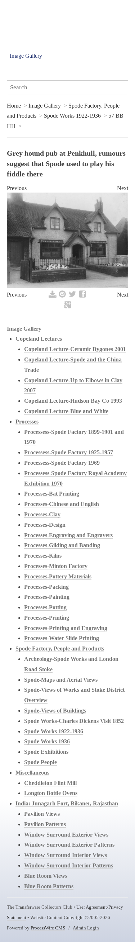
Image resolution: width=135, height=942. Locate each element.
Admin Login (86, 928)
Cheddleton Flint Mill (50, 783)
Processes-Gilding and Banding (62, 545)
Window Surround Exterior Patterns (69, 845)
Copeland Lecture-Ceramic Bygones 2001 (75, 349)
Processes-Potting (45, 607)
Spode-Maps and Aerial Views (61, 680)
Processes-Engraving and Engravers (68, 535)
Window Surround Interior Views (65, 855)
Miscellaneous (32, 773)
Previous (17, 188)
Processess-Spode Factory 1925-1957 (68, 452)
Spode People (40, 762)
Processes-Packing (46, 587)
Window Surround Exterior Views (66, 835)
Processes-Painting (46, 597)
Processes (27, 421)
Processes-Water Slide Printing (61, 638)
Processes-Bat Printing (51, 494)
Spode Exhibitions (46, 752)
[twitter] (72, 296)
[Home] (54, 18)
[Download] (53, 296)
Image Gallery (26, 56)
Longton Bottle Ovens (50, 793)
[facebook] (82, 296)
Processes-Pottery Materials (57, 576)
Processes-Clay (42, 514)
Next (122, 188)
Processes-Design (45, 525)
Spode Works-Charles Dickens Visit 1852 (74, 721)
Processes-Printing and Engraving (65, 628)
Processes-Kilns (43, 556)
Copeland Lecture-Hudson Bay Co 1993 (73, 401)
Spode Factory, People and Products (59, 648)
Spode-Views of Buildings (55, 710)
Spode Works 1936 (47, 741)
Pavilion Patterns (45, 824)
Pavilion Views (42, 814)
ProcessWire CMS (48, 928)
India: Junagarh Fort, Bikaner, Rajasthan (66, 803)
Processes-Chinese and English (61, 504)
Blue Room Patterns (48, 886)
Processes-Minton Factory (55, 566)
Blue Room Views (45, 876)
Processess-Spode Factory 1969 (62, 463)
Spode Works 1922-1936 (72, 116)
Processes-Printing (46, 618)
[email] (62, 296)
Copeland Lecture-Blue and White (66, 411)
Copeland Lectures (38, 339)
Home (14, 106)
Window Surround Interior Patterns (68, 865)
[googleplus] (67, 307)
